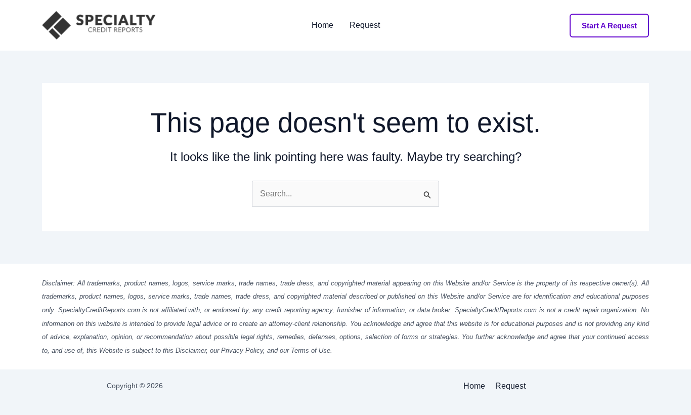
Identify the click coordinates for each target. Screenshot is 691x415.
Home (322, 25)
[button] (609, 25)
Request (365, 25)
